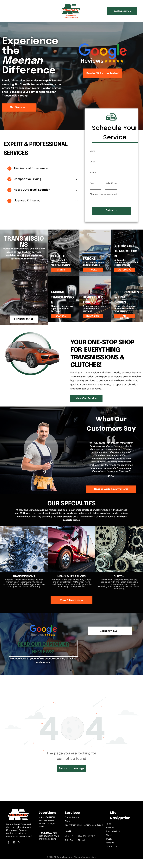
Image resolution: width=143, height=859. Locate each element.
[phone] (19, 842)
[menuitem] (84, 817)
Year (92, 183)
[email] (14, 842)
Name (92, 151)
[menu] (6, 11)
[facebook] (8, 842)
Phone (93, 173)
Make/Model (111, 183)
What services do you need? (103, 194)
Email (92, 162)
